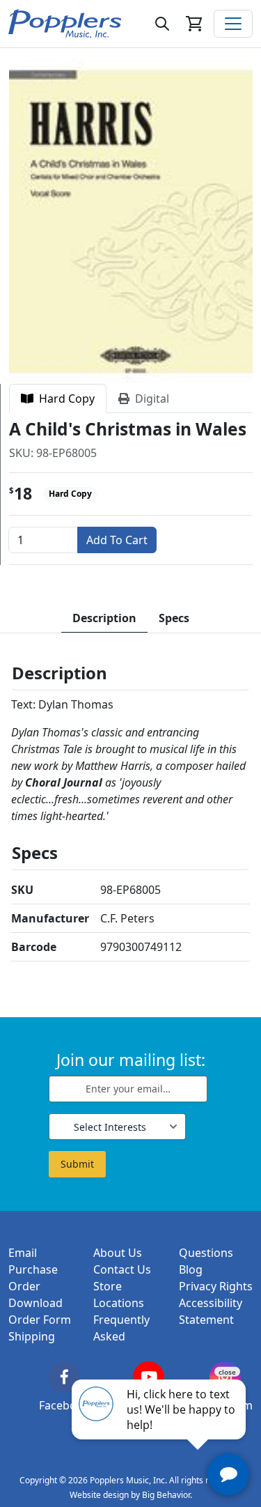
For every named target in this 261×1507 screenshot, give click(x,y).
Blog (191, 1269)
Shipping (31, 1336)
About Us (117, 1252)
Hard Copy (64, 398)
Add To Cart (117, 540)
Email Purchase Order (33, 1269)
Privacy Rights (216, 1286)
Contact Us (122, 1269)
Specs (174, 618)
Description (104, 618)
